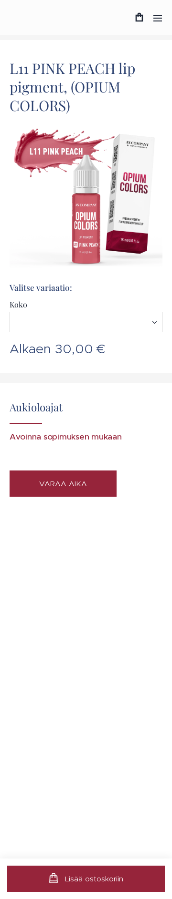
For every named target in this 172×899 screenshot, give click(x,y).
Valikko (157, 17)
